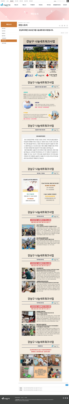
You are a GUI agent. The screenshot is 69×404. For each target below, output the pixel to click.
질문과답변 (4, 43)
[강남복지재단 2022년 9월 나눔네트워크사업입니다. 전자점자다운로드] (67, 25)
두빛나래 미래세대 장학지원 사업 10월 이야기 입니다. (33, 390)
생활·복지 (11, 1)
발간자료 (3, 35)
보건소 (8, 1)
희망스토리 (4, 40)
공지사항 (3, 28)
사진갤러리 (4, 38)
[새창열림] (64, 397)
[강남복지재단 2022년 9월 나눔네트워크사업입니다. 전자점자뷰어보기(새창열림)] (65, 25)
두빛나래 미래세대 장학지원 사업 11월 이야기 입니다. (33, 388)
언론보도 (3, 33)
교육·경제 (16, 1)
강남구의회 (26, 1)
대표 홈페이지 (3, 1)
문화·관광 (21, 1)
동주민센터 (31, 1)
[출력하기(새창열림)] (62, 25)
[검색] (68, 1)
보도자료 (3, 31)
